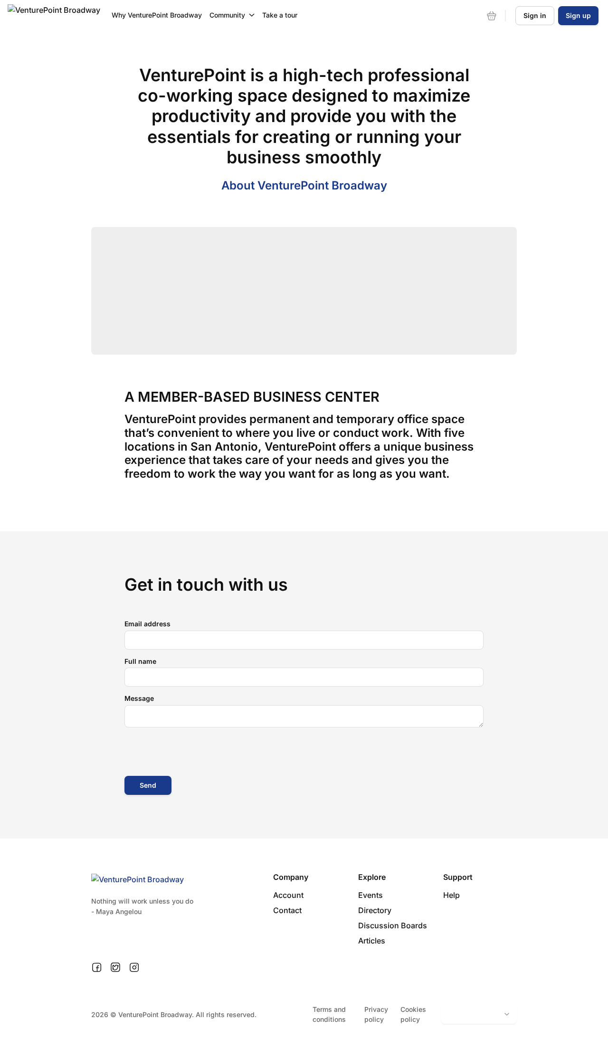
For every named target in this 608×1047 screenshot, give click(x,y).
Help (451, 895)
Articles (371, 940)
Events (370, 895)
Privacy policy (376, 1014)
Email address (147, 624)
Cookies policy (413, 1014)
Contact (287, 910)
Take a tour (279, 15)
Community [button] (227, 15)
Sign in (534, 15)
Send (148, 785)
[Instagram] (134, 968)
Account (288, 895)
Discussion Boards (392, 925)
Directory (374, 910)
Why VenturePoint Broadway (157, 15)
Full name (140, 661)
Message (139, 698)
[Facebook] (96, 968)
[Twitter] (115, 968)
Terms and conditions (329, 1014)
